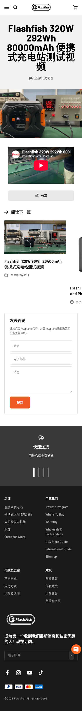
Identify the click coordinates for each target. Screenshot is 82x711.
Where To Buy (54, 514)
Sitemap (51, 556)
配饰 (7, 529)
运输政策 (51, 593)
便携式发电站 (13, 507)
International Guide (58, 549)
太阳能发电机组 (15, 522)
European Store (15, 537)
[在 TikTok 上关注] (41, 673)
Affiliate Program (56, 507)
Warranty (51, 522)
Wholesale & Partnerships (54, 531)
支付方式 (10, 586)
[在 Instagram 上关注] (18, 673)
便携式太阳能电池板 (18, 514)
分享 (44, 195)
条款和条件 (53, 601)
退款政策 (51, 586)
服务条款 (15, 332)
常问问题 (10, 578)
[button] (76, 649)
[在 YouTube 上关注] (30, 673)
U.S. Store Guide (56, 542)
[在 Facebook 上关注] (7, 673)
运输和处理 (12, 593)
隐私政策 (62, 328)
